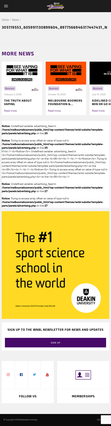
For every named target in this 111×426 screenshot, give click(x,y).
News (15, 20)
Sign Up (55, 342)
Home (5, 20)
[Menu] (6, 6)
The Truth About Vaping (18, 102)
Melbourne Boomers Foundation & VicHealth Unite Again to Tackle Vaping (65, 102)
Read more (10, 111)
